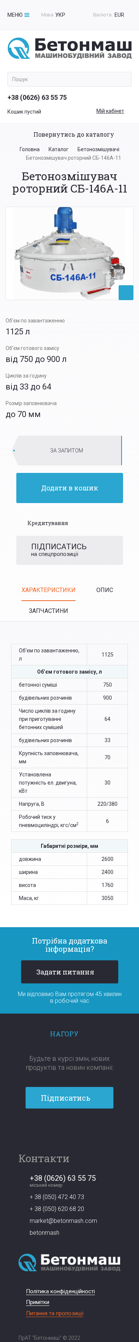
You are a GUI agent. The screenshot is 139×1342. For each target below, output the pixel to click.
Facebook (56, 1129)
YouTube (69, 1129)
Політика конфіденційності (60, 1291)
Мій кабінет (110, 111)
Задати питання (65, 971)
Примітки (37, 1302)
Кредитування (47, 523)
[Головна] (70, 48)
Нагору (64, 1033)
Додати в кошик (69, 487)
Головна (30, 149)
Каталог (59, 149)
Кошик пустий (24, 112)
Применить (123, 79)
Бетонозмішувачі (98, 149)
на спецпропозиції (59, 549)
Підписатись (65, 1098)
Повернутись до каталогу (73, 134)
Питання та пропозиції (54, 1313)
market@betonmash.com (63, 1220)
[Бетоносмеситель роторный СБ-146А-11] (69, 253)
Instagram (82, 1129)
